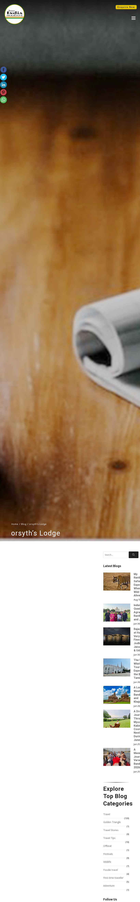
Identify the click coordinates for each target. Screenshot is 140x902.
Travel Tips (109, 838)
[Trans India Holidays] (14, 23)
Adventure (109, 885)
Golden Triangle (112, 822)
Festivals (108, 854)
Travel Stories (110, 830)
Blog (23, 524)
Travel (106, 814)
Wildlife (107, 861)
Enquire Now (126, 7)
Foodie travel (110, 869)
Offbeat (107, 845)
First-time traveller (113, 877)
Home (14, 524)
